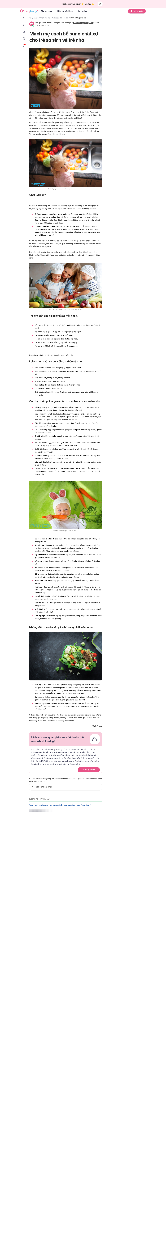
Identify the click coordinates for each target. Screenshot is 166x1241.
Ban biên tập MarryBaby (83, 23)
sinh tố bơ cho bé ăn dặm (63, 445)
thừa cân (61, 381)
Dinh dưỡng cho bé (78, 18)
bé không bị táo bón (47, 235)
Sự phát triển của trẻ (42, 18)
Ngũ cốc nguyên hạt (43, 414)
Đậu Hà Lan (93, 555)
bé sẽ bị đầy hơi (49, 690)
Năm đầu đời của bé (60, 18)
